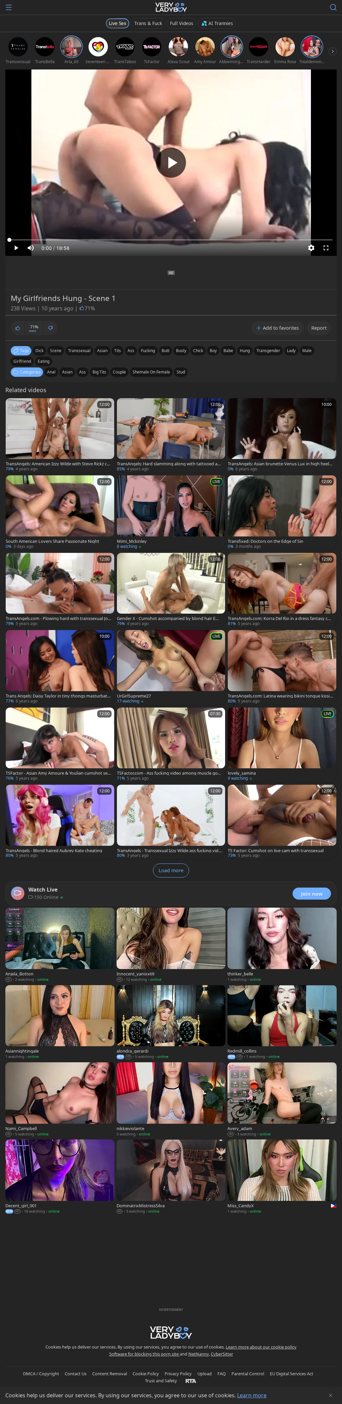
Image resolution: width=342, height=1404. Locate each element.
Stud (181, 372)
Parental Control (247, 1374)
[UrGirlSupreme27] (171, 667)
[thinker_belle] (282, 945)
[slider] (171, 240)
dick (39, 350)
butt (165, 350)
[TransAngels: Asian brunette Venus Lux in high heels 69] (282, 435)
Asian (67, 372)
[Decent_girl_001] (60, 1177)
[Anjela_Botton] (60, 945)
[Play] (171, 163)
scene (55, 350)
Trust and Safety (161, 1381)
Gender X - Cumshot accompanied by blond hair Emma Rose (168, 618)
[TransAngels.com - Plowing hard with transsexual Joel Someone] (60, 590)
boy (213, 350)
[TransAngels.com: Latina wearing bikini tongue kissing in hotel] (282, 667)
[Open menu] (9, 7)
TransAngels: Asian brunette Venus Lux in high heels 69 (279, 464)
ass (131, 350)
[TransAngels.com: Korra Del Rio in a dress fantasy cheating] (282, 590)
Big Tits (99, 372)
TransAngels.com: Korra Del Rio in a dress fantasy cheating (280, 618)
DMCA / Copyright (41, 1374)
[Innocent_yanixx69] (171, 945)
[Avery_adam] (282, 1099)
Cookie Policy (146, 1374)
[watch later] (13, 406)
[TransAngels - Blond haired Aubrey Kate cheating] (60, 822)
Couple (119, 372)
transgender (268, 350)
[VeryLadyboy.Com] (171, 7)
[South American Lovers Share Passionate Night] (60, 512)
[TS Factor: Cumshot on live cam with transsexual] (282, 822)
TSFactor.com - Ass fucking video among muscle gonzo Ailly (169, 773)
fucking (148, 350)
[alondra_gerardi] (171, 1022)
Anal (51, 372)
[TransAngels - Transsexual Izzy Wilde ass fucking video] (171, 822)
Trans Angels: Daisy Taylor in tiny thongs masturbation (58, 696)
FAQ (221, 1374)
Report (319, 328)
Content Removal (109, 1374)
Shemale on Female (151, 372)
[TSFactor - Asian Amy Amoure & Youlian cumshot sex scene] (60, 745)
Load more (171, 870)
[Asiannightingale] (60, 1022)
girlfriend (22, 361)
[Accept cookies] (331, 1395)
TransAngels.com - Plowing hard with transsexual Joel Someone (58, 618)
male (307, 350)
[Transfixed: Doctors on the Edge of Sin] (282, 512)
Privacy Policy (178, 1374)
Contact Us (76, 1374)
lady (291, 350)
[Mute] (30, 248)
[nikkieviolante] (171, 1099)
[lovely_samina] (282, 745)
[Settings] (311, 248)
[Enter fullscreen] (326, 248)
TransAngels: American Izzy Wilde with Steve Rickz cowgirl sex (58, 464)
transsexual (79, 350)
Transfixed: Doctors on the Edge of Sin (265, 541)
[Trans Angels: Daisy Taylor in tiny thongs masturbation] (60, 667)
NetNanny (198, 1354)
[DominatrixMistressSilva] (171, 1177)
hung (245, 350)
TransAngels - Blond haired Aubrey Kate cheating (54, 850)
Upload (204, 1374)
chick (198, 350)
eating (43, 361)
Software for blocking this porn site (144, 1354)
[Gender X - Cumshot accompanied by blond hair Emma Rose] (171, 590)
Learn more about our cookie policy (261, 1347)
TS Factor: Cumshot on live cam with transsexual (276, 850)
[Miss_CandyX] (282, 1177)
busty (181, 350)
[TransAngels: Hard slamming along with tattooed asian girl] (171, 435)
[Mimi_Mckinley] (171, 512)
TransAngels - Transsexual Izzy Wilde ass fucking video (169, 850)
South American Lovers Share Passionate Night (52, 541)
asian (102, 350)
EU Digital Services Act (291, 1374)
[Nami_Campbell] (60, 1099)
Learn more (252, 1395)
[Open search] (333, 7)
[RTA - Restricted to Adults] (191, 1381)
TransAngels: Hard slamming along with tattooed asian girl (168, 464)
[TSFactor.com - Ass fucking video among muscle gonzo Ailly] (171, 745)
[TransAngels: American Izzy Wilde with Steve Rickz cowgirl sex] (60, 435)
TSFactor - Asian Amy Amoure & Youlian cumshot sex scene (58, 773)
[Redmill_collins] (282, 1022)
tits (117, 350)
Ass (82, 372)
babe (228, 350)
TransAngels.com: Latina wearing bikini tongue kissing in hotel (280, 696)
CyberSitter (222, 1354)
